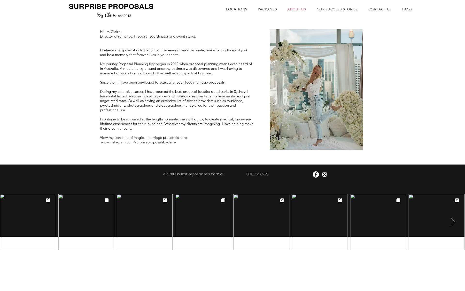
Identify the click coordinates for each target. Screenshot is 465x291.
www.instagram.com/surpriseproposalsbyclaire (138, 142)
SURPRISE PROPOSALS (111, 6)
